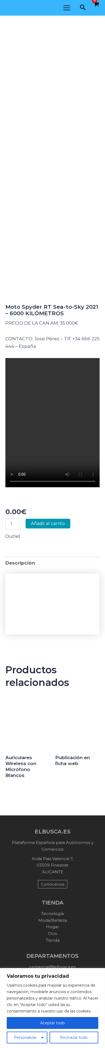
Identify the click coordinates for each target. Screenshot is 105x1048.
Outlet (12, 536)
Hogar (52, 926)
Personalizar (25, 1037)
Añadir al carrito (48, 523)
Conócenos (52, 884)
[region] (52, 1008)
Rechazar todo (74, 1037)
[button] (83, 7)
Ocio (52, 933)
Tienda (53, 940)
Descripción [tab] (20, 563)
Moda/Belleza (52, 920)
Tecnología (52, 913)
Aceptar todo (52, 1023)
